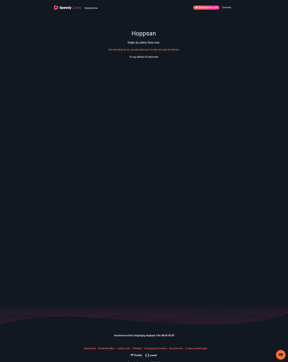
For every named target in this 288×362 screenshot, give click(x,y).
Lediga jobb (123, 348)
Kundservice (176, 348)
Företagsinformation (155, 348)
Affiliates (137, 348)
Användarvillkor (106, 348)
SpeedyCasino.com (208, 7)
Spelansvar (90, 348)
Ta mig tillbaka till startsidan (143, 56)
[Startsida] (68, 7)
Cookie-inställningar (196, 348)
